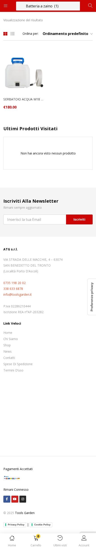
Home (7, 332)
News (7, 351)
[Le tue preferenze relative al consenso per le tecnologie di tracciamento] (92, 297)
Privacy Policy (16, 524)
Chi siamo (10, 339)
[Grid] (5, 33)
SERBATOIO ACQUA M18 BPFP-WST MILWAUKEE (24, 99)
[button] (36, 542)
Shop (7, 345)
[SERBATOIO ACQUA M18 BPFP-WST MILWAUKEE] (24, 72)
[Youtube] (14, 499)
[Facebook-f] (6, 499)
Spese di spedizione (18, 364)
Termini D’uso (13, 370)
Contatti (9, 358)
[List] (12, 33)
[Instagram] (22, 499)
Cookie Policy (42, 524)
